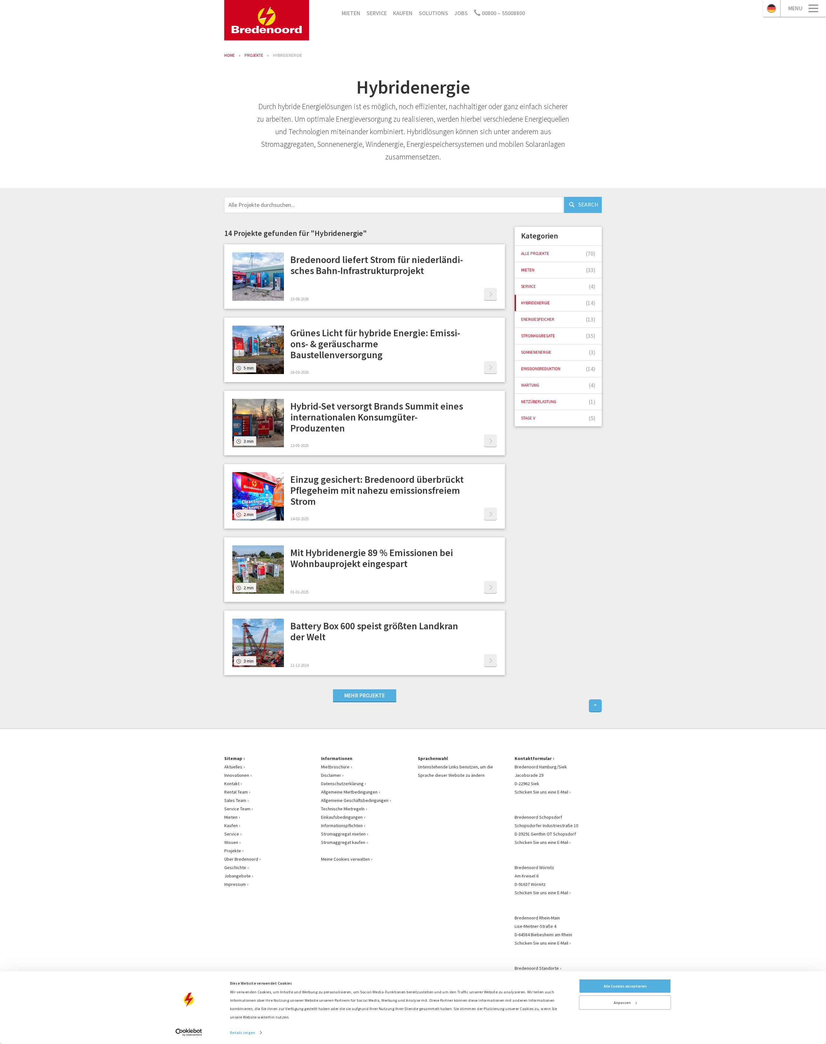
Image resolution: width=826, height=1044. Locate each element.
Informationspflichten (342, 825)
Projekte (232, 851)
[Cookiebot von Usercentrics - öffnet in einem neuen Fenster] (189, 1032)
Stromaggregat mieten (343, 834)
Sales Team (235, 800)
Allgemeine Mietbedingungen (349, 792)
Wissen (231, 842)
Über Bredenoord (241, 859)
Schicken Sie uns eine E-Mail (541, 792)
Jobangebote (237, 876)
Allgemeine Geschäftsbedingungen (354, 800)
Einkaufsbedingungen (342, 817)
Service (377, 13)
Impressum (235, 884)
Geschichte (235, 867)
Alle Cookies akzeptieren (625, 986)
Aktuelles (233, 767)
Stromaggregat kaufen (343, 842)
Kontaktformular (533, 758)
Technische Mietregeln (343, 809)
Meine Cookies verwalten (345, 859)
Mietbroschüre (335, 767)
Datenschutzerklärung (342, 783)
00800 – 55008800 (502, 13)
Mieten (351, 13)
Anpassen (622, 1002)
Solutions (433, 13)
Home (229, 55)
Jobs (461, 13)
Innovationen (236, 775)
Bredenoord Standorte (537, 968)
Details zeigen (242, 1032)
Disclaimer (331, 775)
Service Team (237, 809)
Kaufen (403, 13)
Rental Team (236, 792)
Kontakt (231, 783)
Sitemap (233, 758)
